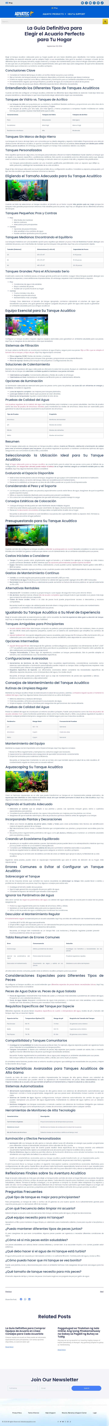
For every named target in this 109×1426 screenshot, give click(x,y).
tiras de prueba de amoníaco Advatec (29, 407)
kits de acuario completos (49, 595)
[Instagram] (94, 2)
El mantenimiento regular (15, 919)
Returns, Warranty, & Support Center (74, 1413)
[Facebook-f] (58, 1421)
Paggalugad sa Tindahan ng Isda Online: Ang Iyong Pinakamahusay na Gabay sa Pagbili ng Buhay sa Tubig (79, 1332)
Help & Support (76, 14)
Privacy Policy (17, 1413)
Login (95, 1413)
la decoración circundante (27, 510)
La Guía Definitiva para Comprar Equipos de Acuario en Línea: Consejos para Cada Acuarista (25, 1331)
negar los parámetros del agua (34, 900)
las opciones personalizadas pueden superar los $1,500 (69, 563)
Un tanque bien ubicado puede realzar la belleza (35, 466)
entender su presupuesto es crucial (59, 549)
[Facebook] (82, 2)
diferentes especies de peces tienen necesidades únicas (73, 984)
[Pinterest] (98, 2)
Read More (9, 1347)
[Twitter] (60, 1421)
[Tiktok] (102, 2)
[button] (21, 1299)
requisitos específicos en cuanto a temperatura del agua (58, 1011)
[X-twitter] (86, 2)
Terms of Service (33, 1413)
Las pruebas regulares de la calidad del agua (23, 404)
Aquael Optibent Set (17, 635)
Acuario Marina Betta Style (20, 628)
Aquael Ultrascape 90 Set (19, 646)
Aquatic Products (53, 14)
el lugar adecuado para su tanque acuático (27, 464)
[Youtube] (90, 2)
